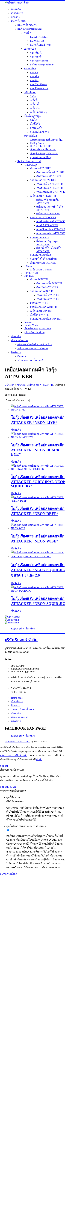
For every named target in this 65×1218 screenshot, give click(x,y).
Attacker (20, 385)
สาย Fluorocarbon (39, 88)
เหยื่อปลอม (30, 92)
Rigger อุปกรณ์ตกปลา (23, 628)
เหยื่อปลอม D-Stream (41, 269)
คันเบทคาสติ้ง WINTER (49, 283)
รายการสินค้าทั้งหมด (22, 709)
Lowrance (29, 322)
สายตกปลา (30, 68)
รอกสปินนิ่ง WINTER (47, 299)
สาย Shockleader (38, 84)
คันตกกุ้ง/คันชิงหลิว (40, 44)
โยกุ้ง (33, 96)
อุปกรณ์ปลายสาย (39, 132)
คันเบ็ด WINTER (39, 279)
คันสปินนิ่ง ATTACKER (49, 176)
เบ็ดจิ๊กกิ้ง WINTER (40, 315)
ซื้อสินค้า (16, 430)
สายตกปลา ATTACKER (43, 217)
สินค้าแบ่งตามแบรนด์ (29, 161)
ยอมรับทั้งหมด (8, 786)
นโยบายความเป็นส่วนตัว (30, 360)
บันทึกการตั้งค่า (8, 874)
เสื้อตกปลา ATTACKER (43, 262)
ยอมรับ (4, 766)
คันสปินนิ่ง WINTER (47, 287)
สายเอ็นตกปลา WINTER (43, 307)
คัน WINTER (37, 40)
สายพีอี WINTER (39, 303)
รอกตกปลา (30, 48)
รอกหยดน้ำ (36, 56)
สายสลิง (34, 76)
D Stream (28, 266)
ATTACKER (30, 164)
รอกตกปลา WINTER (41, 291)
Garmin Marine (31, 325)
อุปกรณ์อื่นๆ (30, 136)
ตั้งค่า (39, 759)
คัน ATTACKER (38, 36)
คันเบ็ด (27, 33)
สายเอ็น (34, 80)
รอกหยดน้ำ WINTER (47, 295)
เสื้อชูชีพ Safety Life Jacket (44, 153)
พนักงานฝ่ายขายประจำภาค (32, 348)
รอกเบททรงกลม (39, 60)
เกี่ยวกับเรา (17, 13)
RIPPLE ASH (31, 273)
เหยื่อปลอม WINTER (41, 311)
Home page (17, 697)
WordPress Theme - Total (17, 741)
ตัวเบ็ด (33, 120)
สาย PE (34, 72)
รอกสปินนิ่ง (36, 52)
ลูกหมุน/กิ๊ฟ (36, 128)
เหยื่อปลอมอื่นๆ (38, 112)
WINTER (29, 275)
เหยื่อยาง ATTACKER (48, 213)
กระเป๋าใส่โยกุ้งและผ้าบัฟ (43, 258)
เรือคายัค (16, 336)
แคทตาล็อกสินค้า (27, 25)
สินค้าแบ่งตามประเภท (29, 29)
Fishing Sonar (37, 143)
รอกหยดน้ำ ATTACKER (49, 184)
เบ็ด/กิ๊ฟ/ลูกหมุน (32, 116)
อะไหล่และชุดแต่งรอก (42, 64)
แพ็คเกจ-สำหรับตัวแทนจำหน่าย (34, 344)
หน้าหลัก (16, 9)
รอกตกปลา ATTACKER (43, 180)
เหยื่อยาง (35, 108)
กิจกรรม (15, 17)
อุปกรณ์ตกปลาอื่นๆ (40, 157)
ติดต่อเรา (16, 352)
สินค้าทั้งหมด (18, 21)
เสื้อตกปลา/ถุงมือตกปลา (43, 149)
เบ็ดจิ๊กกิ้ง (35, 124)
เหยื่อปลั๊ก (35, 104)
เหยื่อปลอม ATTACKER (43, 196)
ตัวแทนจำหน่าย (19, 340)
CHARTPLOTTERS (40, 146)
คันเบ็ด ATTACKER (40, 168)
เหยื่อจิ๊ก (34, 100)
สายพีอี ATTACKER (47, 225)
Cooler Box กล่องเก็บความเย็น (46, 139)
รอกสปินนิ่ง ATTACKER (49, 188)
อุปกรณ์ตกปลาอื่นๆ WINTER (46, 318)
